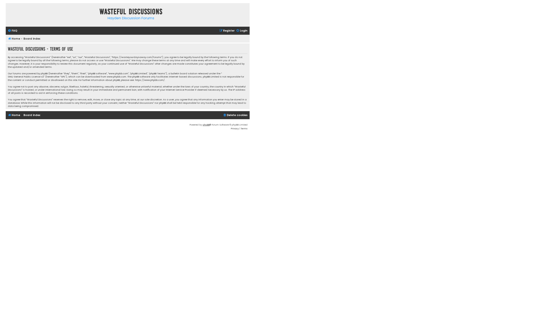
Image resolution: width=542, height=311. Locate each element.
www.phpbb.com (116, 76)
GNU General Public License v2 (26, 76)
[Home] (10, 12)
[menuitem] (12, 31)
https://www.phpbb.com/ (150, 80)
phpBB (206, 124)
